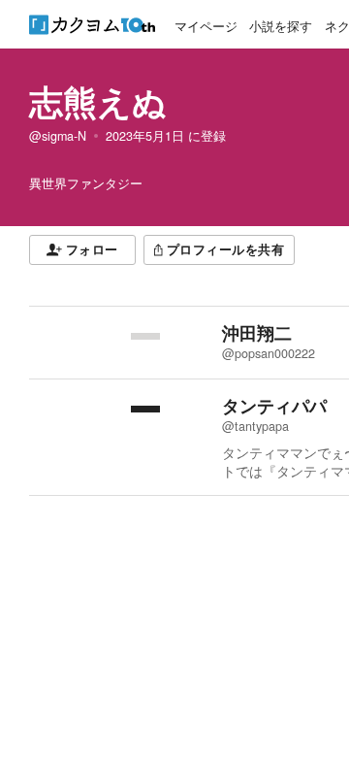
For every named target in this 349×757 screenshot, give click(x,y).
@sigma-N (57, 136)
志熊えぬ (98, 101)
